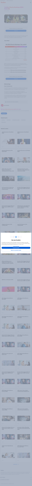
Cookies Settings (16, 246)
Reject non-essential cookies (16, 250)
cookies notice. (21, 244)
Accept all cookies (16, 247)
